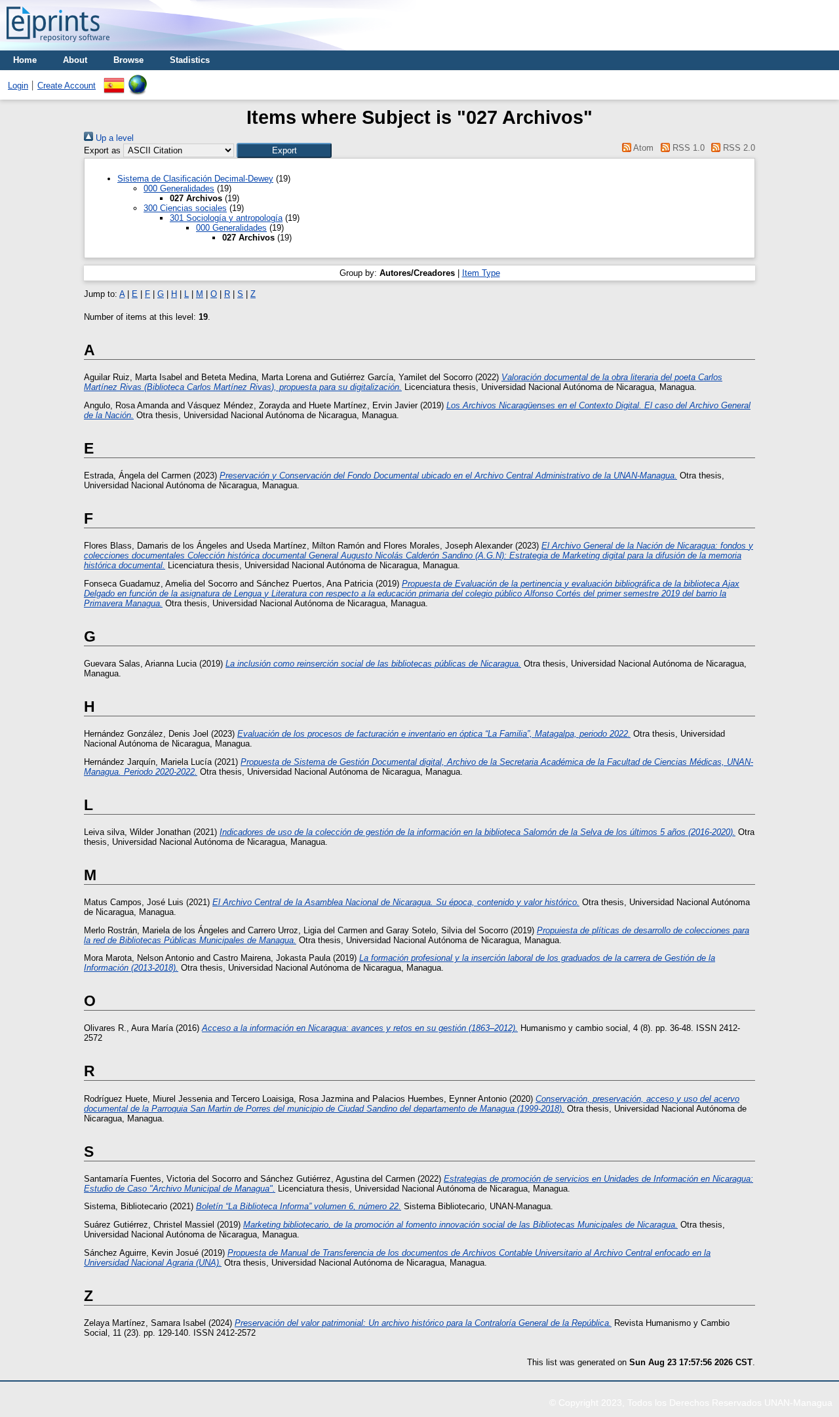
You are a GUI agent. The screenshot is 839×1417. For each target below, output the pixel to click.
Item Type (481, 273)
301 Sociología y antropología (226, 218)
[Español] (114, 80)
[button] (284, 150)
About (75, 60)
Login (18, 85)
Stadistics (190, 60)
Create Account (66, 85)
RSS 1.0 (687, 148)
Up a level (113, 138)
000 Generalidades (179, 188)
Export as (102, 150)
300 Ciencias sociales (185, 208)
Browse (128, 60)
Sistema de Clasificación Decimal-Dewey (195, 179)
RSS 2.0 (737, 148)
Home (25, 60)
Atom (642, 148)
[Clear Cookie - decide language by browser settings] (137, 80)
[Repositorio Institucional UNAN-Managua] (58, 45)
